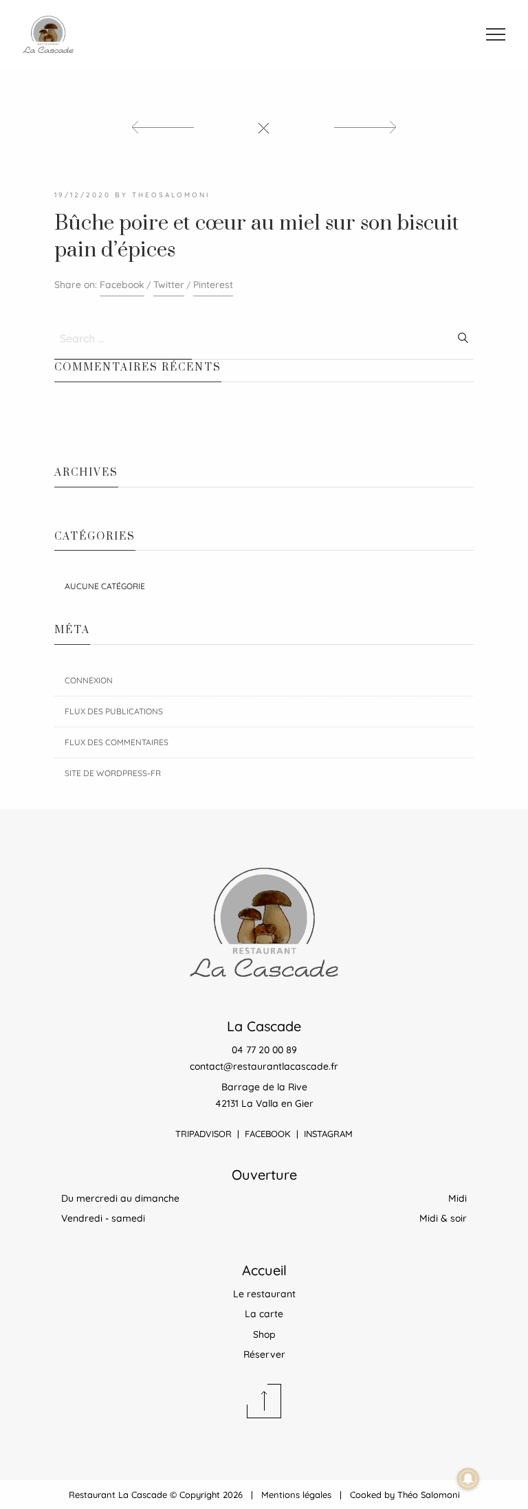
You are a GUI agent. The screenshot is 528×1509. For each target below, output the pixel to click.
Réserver (264, 1354)
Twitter (168, 284)
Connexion (89, 680)
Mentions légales (296, 1494)
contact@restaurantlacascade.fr (264, 1066)
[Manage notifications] (468, 1479)
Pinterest (213, 284)
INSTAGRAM (328, 1133)
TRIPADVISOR (203, 1133)
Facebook (122, 284)
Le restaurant (264, 1294)
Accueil (264, 1270)
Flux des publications (114, 711)
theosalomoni (171, 194)
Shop (264, 1334)
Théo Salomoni (428, 1494)
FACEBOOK (268, 1133)
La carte (264, 1314)
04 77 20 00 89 (264, 1050)
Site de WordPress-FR (113, 773)
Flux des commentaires (116, 742)
